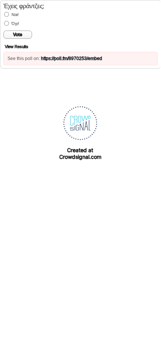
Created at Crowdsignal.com (80, 153)
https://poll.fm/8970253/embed (71, 58)
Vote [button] (17, 34)
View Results (16, 46)
